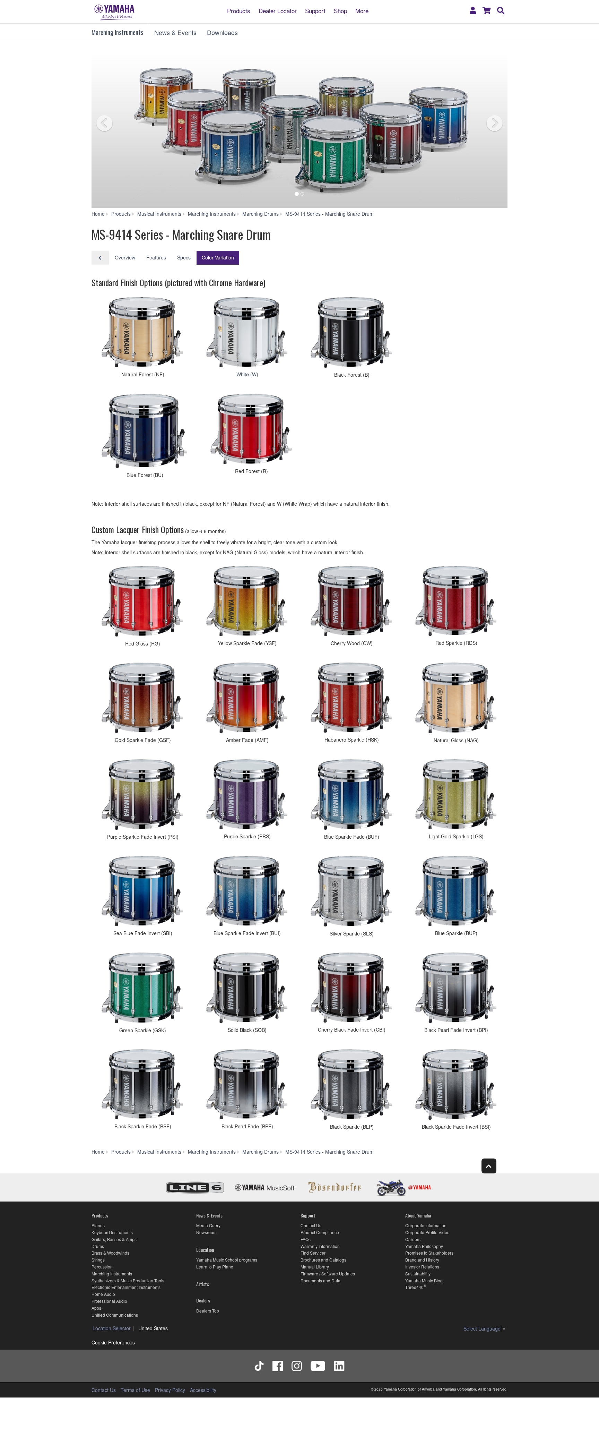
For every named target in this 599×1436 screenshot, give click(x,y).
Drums (98, 1246)
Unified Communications (115, 1315)
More (361, 10)
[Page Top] (488, 1166)
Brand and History (422, 1260)
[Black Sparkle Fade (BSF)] (141, 1085)
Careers (412, 1239)
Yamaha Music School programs (226, 1260)
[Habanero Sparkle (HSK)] (350, 699)
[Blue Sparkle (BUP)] (455, 892)
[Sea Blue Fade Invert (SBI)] (141, 892)
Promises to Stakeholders (429, 1253)
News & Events (175, 32)
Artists (202, 1284)
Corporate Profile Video (427, 1232)
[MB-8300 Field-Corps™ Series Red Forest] (250, 430)
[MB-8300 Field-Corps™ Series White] (246, 333)
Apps (96, 1308)
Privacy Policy (170, 1389)
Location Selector (112, 1328)
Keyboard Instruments (112, 1232)
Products (238, 10)
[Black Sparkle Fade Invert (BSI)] (455, 1085)
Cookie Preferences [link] (113, 1342)
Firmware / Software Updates (328, 1273)
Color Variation (218, 257)
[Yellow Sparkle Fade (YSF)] (246, 602)
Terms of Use (135, 1389)
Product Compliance (320, 1232)
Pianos (98, 1225)
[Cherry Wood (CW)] (350, 602)
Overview (125, 257)
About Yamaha (418, 1215)
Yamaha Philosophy (424, 1246)
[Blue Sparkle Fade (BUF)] (350, 795)
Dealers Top (207, 1311)
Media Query (208, 1225)
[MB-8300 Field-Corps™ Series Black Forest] (350, 333)
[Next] (481, 124)
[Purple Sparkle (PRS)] (246, 795)
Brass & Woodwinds (110, 1253)
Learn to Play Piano (214, 1267)
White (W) (247, 374)
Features (156, 257)
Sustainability (418, 1273)
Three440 (414, 1287)
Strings (98, 1260)
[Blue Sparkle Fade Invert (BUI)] (246, 892)
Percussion (102, 1267)
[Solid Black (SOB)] (246, 988)
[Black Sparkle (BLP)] (350, 1085)
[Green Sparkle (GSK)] (141, 988)
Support (315, 10)
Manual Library (315, 1267)
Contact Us (311, 1225)
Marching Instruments (117, 32)
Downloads (222, 32)
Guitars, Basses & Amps (114, 1239)
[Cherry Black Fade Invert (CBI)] (350, 988)
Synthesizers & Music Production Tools (128, 1280)
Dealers (203, 1300)
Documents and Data (320, 1280)
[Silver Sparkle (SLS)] (350, 892)
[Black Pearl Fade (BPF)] (246, 1085)
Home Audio (103, 1294)
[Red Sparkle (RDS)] (455, 602)
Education (205, 1249)
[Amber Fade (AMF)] (246, 699)
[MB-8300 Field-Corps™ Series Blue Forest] (143, 432)
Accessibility (203, 1389)
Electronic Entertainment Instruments (126, 1287)
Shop (340, 10)
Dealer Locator (278, 10)
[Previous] (118, 124)
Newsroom (206, 1232)
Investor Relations (422, 1267)
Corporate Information (425, 1225)
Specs (184, 257)
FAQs (306, 1239)
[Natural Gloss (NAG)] (455, 699)
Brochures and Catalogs (323, 1260)
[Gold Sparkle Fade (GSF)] (141, 699)
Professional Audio (109, 1301)
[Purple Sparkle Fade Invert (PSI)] (141, 795)
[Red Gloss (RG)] (141, 602)
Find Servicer (313, 1253)
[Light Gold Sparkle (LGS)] (455, 795)
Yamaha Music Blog (424, 1280)
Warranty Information (320, 1246)
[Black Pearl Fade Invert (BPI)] (455, 988)
